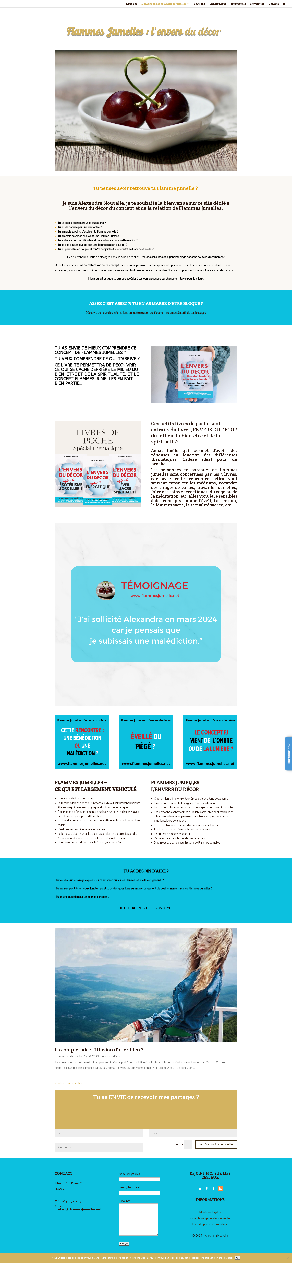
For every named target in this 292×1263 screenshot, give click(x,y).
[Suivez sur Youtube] (200, 1188)
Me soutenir (238, 4)
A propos (131, 4)
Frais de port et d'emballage (210, 1224)
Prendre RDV (289, 753)
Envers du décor (110, 1056)
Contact (274, 4)
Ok (237, 1257)
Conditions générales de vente (210, 1218)
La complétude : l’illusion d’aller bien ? (99, 1049)
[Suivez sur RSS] (220, 1188)
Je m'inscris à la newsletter (216, 1144)
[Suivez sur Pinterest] (207, 1188)
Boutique (199, 4)
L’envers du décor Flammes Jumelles (163, 4)
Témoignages (217, 4)
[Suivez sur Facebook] (213, 1188)
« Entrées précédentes (68, 1083)
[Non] (287, 1258)
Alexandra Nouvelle (70, 1056)
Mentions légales (210, 1212)
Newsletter (257, 4)
